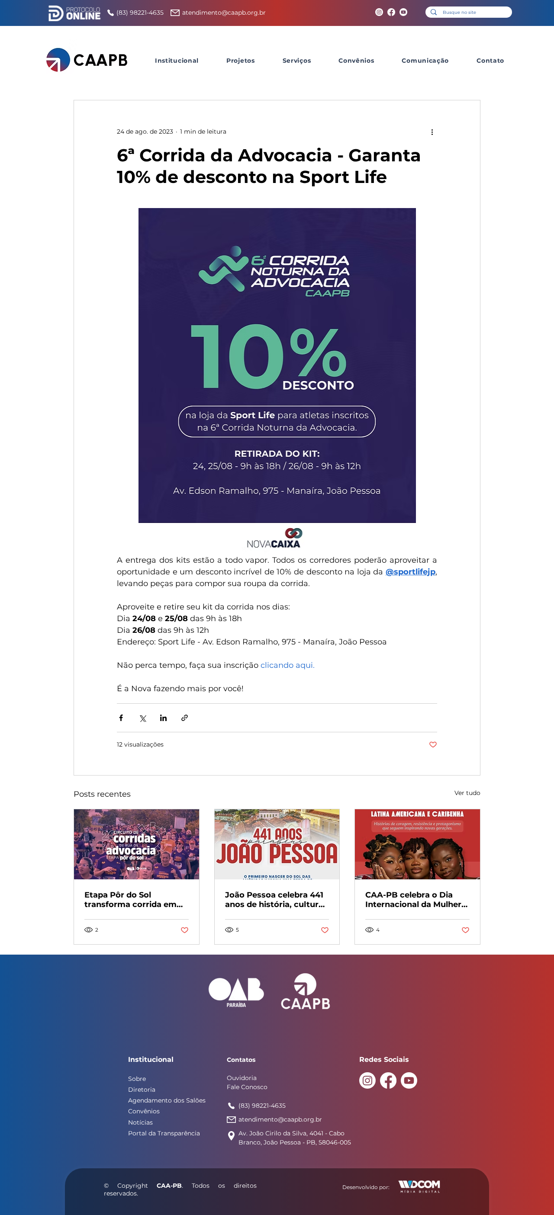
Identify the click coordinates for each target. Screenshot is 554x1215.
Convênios (144, 1111)
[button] (177, 60)
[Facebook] (391, 12)
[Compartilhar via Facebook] (121, 718)
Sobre (137, 1079)
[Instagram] (379, 12)
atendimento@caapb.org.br (224, 12)
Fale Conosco (247, 1087)
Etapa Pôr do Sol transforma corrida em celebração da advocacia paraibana (134, 899)
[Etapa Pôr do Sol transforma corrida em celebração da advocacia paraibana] (136, 844)
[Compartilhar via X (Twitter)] (142, 718)
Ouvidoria (242, 1078)
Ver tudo (467, 793)
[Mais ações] (432, 131)
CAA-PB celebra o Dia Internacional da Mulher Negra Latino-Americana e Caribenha (415, 899)
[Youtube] (403, 12)
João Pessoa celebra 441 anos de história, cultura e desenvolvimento (274, 899)
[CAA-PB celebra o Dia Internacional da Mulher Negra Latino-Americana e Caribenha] (417, 844)
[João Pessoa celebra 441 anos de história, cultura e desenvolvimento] (277, 844)
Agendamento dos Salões (167, 1100)
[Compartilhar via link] (184, 718)
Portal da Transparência (164, 1133)
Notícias (140, 1122)
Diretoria (141, 1089)
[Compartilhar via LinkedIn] (163, 718)
